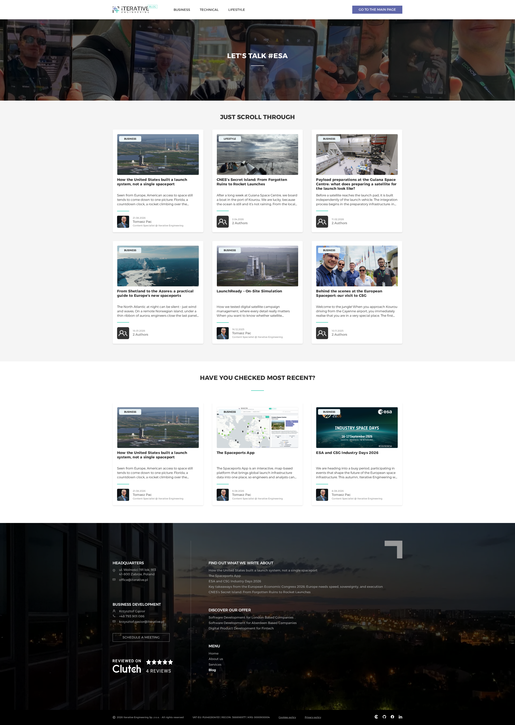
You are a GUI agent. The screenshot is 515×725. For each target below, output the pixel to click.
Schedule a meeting (141, 637)
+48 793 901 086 (131, 616)
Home (213, 653)
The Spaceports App (225, 576)
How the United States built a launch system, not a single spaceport (263, 570)
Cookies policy (287, 717)
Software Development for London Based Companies (251, 617)
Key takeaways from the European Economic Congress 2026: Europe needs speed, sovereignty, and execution (296, 587)
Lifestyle (236, 10)
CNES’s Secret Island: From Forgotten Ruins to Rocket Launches (260, 592)
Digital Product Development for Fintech (241, 628)
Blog (212, 670)
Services (215, 664)
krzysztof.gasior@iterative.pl (141, 622)
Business (182, 10)
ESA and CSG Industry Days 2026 (235, 581)
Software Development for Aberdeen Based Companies (253, 623)
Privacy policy (313, 717)
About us (216, 659)
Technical (209, 10)
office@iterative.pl (133, 580)
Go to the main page (377, 9)
